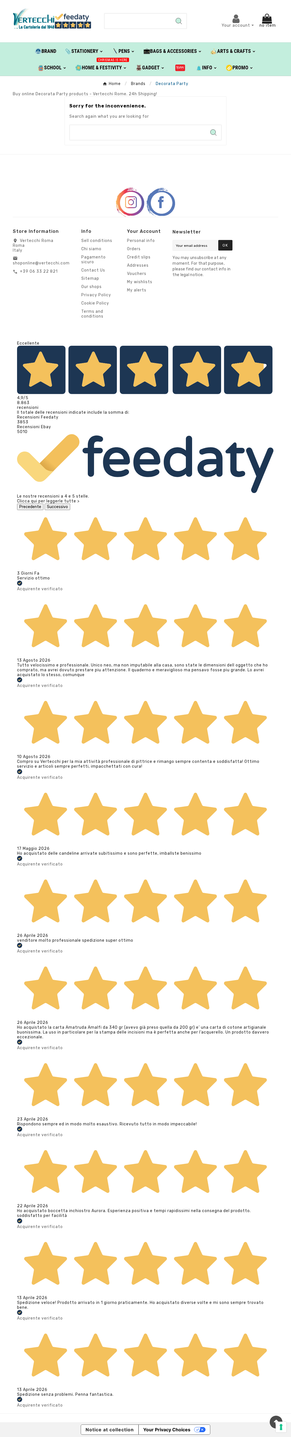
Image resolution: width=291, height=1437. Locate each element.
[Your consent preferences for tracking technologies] (281, 1427)
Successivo (57, 506)
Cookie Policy (95, 303)
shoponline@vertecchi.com (41, 263)
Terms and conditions (92, 314)
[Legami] (180, 67)
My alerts (136, 290)
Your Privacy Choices (166, 1429)
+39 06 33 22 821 (39, 271)
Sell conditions (96, 240)
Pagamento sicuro (93, 259)
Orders (134, 249)
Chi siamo (91, 249)
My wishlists (139, 281)
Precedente (30, 506)
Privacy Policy (96, 295)
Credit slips (139, 257)
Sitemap (90, 278)
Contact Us (93, 270)
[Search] (179, 21)
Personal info (141, 240)
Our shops (91, 286)
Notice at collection (110, 1429)
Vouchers (136, 273)
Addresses (138, 265)
